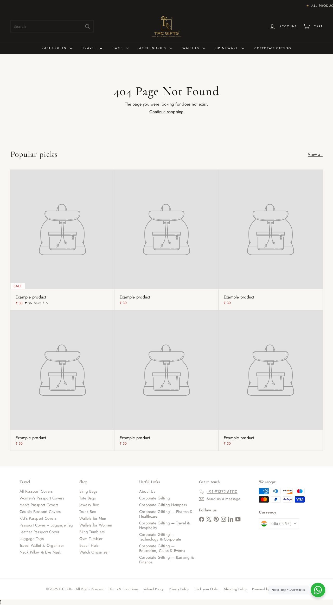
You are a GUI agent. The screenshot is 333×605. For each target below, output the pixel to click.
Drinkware (227, 48)
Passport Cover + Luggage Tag (46, 525)
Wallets (191, 48)
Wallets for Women (95, 525)
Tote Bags (87, 498)
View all (315, 154)
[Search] (87, 26)
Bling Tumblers (92, 532)
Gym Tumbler (91, 539)
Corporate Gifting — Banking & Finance (166, 560)
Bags (119, 48)
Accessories (153, 48)
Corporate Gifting (272, 48)
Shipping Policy (235, 589)
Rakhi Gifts (55, 48)
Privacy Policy (179, 589)
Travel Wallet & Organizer (42, 545)
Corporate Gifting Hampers (163, 505)
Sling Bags (88, 491)
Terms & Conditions (124, 589)
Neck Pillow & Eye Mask (40, 552)
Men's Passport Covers (39, 505)
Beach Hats (88, 545)
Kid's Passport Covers (38, 518)
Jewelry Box (89, 505)
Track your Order (206, 589)
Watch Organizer (94, 552)
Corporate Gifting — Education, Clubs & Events (162, 548)
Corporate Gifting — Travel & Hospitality (164, 525)
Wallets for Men (92, 518)
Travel (90, 48)
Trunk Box (87, 512)
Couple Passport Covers (40, 512)
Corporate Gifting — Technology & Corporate (160, 537)
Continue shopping (166, 112)
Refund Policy (153, 589)
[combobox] (52, 26)
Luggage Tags (32, 539)
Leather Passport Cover (39, 532)
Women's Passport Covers (42, 498)
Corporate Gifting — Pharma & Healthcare (166, 514)
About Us (147, 491)
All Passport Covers (36, 491)
